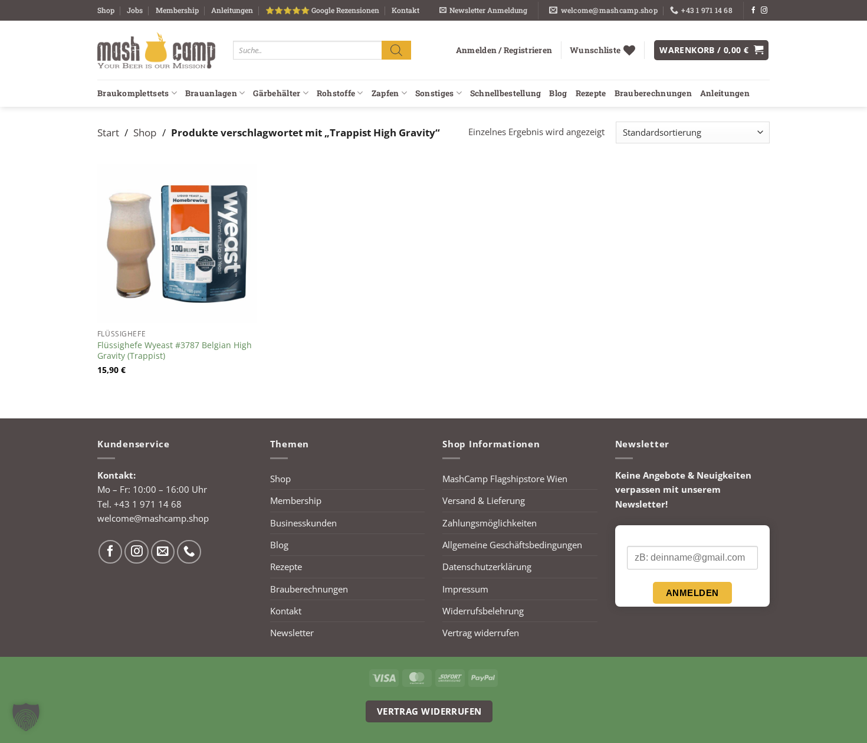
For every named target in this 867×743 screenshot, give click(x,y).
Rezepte (591, 93)
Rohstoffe (336, 93)
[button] (483, 10)
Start (108, 132)
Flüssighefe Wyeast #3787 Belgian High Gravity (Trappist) (174, 350)
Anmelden (692, 593)
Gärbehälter (276, 93)
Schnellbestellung (505, 93)
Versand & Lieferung (483, 500)
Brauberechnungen (653, 93)
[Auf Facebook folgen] (753, 10)
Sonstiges (434, 93)
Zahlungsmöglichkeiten (489, 523)
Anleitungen (232, 10)
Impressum (465, 589)
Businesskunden (303, 523)
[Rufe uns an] (189, 552)
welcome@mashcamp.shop (153, 518)
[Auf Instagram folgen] (764, 10)
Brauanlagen (211, 93)
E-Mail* (641, 536)
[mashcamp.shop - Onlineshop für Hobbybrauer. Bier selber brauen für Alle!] (156, 50)
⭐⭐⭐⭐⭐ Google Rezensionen (322, 10)
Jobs (135, 10)
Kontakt (405, 10)
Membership (177, 10)
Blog (558, 93)
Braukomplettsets (133, 93)
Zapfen (385, 93)
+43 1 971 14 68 (148, 504)
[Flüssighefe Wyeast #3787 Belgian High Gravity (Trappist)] (177, 243)
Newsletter (292, 633)
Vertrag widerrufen (480, 633)
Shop (105, 10)
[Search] (396, 50)
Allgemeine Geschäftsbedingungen (512, 545)
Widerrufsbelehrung (483, 611)
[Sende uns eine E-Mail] (163, 552)
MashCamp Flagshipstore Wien (504, 479)
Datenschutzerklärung (486, 566)
